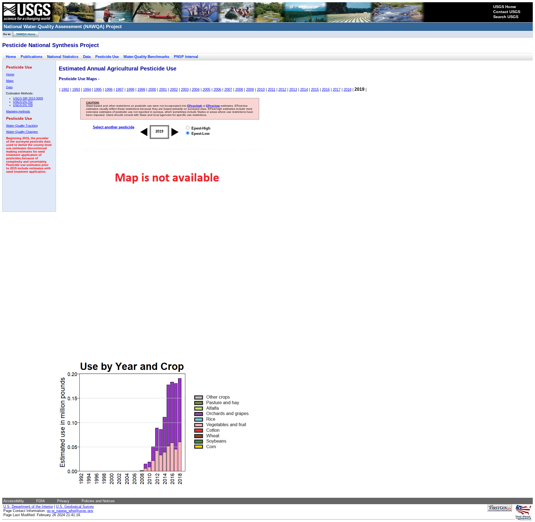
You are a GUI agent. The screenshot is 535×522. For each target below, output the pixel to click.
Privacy (63, 501)
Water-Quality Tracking (22, 125)
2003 (185, 89)
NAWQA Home (24, 34)
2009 (250, 89)
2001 (163, 89)
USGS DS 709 (23, 105)
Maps (10, 80)
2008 (239, 89)
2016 (326, 89)
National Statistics (62, 57)
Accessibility (13, 501)
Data (87, 57)
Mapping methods (18, 111)
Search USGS (505, 16)
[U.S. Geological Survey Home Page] (27, 21)
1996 (109, 89)
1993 (76, 89)
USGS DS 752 (23, 101)
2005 (206, 89)
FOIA (40, 501)
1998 (130, 89)
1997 (119, 89)
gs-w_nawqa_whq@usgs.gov (70, 511)
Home (11, 57)
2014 (304, 89)
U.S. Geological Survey (75, 506)
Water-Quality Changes (22, 131)
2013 (293, 89)
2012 (282, 89)
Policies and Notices (98, 501)
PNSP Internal (186, 57)
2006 (217, 89)
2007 (228, 89)
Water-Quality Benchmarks (146, 57)
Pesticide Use (107, 57)
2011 (271, 89)
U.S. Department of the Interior (28, 506)
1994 (87, 89)
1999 (141, 89)
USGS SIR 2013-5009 (28, 98)
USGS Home (504, 6)
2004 (196, 89)
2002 (174, 89)
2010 (261, 89)
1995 (98, 89)
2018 (347, 89)
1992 (65, 89)
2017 (337, 89)
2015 (315, 89)
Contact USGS (506, 11)
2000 (152, 89)
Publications (31, 57)
